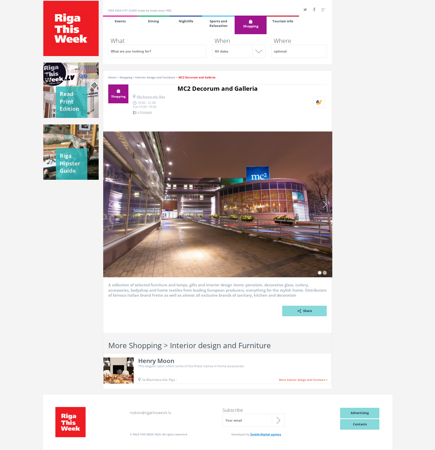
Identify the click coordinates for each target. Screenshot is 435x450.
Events (120, 21)
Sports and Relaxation (218, 23)
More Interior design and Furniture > (303, 380)
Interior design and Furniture (155, 77)
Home (112, 77)
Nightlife (186, 21)
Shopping (250, 26)
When (222, 41)
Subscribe (233, 410)
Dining (153, 21)
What (118, 41)
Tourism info (282, 21)
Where (282, 41)
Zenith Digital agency (265, 434)
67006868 (145, 113)
